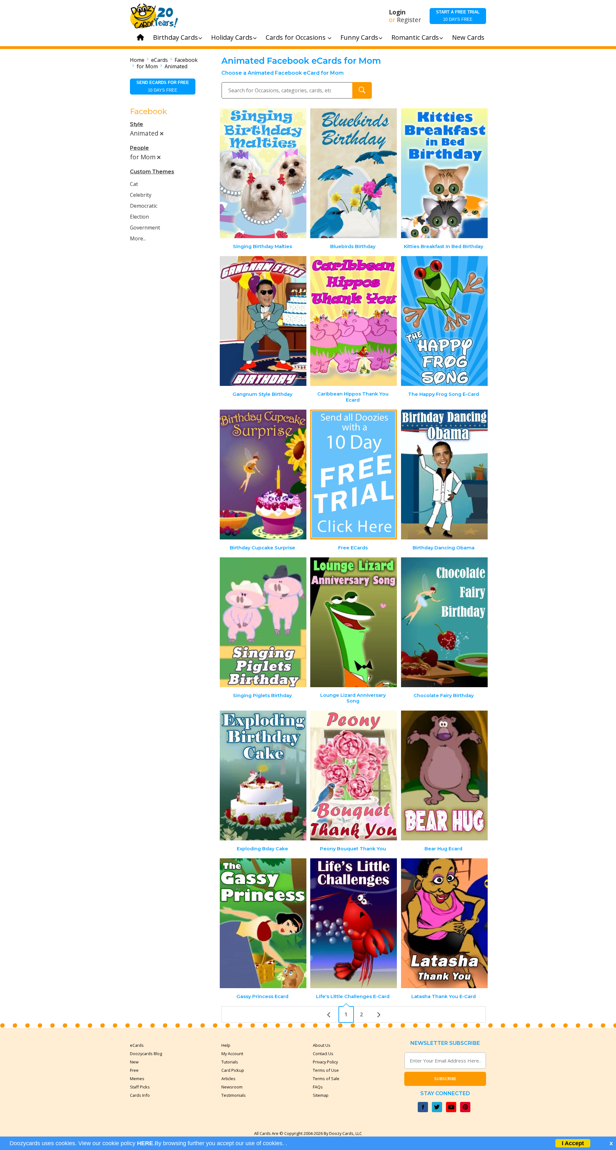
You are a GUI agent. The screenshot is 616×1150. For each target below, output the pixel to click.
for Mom (147, 66)
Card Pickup (232, 1070)
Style (136, 124)
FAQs (318, 1086)
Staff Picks (140, 1086)
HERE (145, 1143)
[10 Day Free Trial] (353, 474)
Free (134, 1070)
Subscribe (445, 1078)
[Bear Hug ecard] (444, 775)
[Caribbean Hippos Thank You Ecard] (353, 321)
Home (137, 60)
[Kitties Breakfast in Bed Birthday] (444, 173)
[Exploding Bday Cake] (263, 775)
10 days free (458, 16)
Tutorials (229, 1061)
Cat (134, 184)
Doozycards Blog (146, 1053)
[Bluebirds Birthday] (353, 173)
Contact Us (323, 1053)
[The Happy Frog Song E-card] (444, 321)
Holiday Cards (231, 37)
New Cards (468, 37)
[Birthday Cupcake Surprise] (263, 474)
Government (145, 227)
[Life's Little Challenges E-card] (353, 923)
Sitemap (321, 1095)
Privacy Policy (325, 1061)
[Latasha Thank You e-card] (444, 923)
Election (139, 216)
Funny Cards (359, 37)
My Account (232, 1053)
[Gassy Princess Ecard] (263, 923)
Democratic (143, 205)
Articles (228, 1078)
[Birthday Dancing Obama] (444, 474)
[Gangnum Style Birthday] (263, 321)
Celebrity (140, 194)
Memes (137, 1078)
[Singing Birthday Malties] (263, 173)
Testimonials (233, 1095)
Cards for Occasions (296, 37)
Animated (176, 66)
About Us (321, 1045)
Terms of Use (326, 1070)
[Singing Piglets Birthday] (263, 622)
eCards (159, 60)
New (134, 1061)
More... (138, 238)
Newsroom (232, 1086)
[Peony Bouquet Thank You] (353, 775)
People (139, 148)
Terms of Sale (326, 1078)
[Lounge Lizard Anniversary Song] (353, 622)
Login (397, 12)
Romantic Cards (415, 37)
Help (225, 1045)
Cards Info (140, 1095)
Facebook (186, 60)
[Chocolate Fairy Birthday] (444, 622)
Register (409, 20)
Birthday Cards (175, 37)
